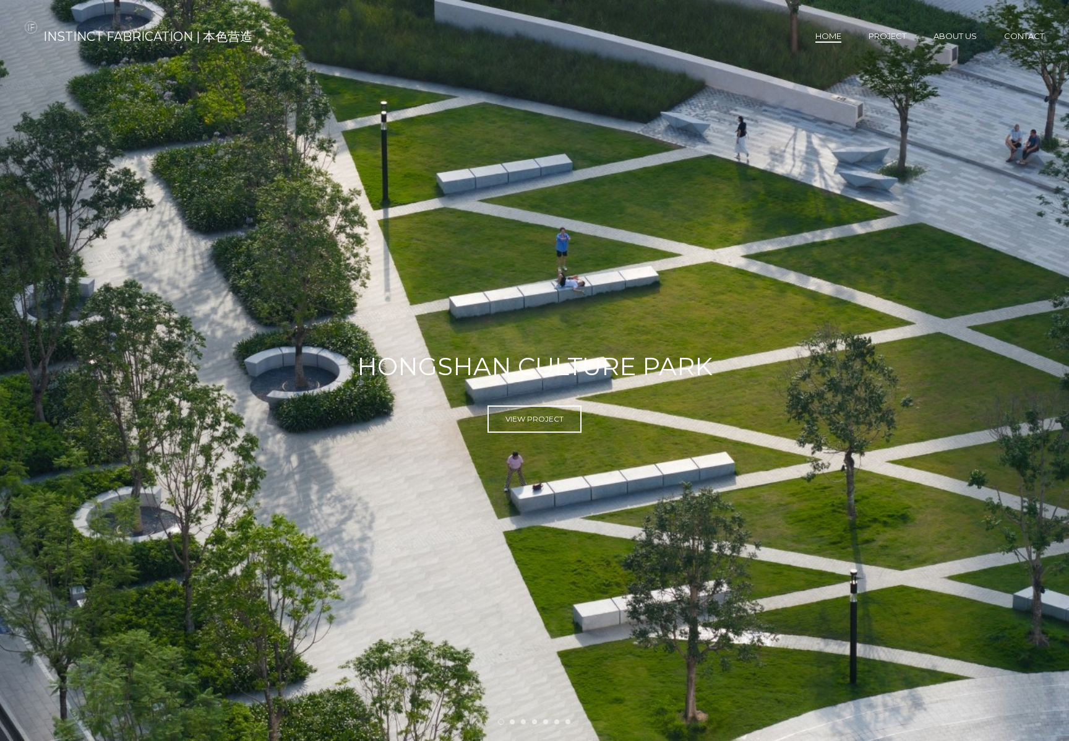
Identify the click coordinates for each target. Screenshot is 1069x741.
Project (887, 36)
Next (1038, 371)
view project (534, 425)
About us (955, 36)
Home (828, 36)
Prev (30, 371)
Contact (1024, 36)
